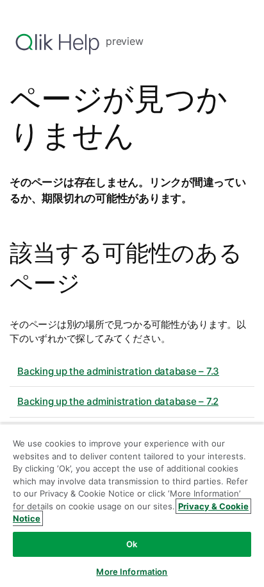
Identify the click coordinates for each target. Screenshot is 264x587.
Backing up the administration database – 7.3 (118, 371)
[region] (132, 505)
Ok (131, 544)
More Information (131, 571)
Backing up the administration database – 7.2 (118, 401)
